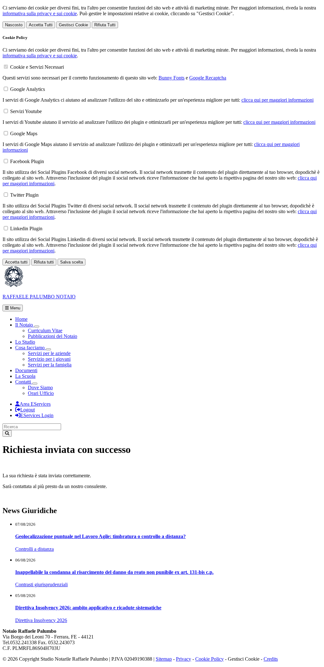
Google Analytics (27, 89)
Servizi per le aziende (49, 353)
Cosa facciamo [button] (30, 347)
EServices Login (36, 415)
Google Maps (23, 133)
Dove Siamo (40, 387)
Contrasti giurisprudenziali (41, 584)
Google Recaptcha (207, 77)
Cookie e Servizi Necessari (37, 67)
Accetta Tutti (41, 24)
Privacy (183, 659)
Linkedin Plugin (26, 228)
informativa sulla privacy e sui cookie (40, 13)
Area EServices (35, 404)
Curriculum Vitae (45, 330)
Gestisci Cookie (73, 24)
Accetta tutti (16, 262)
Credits (271, 659)
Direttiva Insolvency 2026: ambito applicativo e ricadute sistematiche (88, 607)
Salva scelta (71, 262)
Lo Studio (25, 342)
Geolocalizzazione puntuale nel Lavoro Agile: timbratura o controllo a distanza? (100, 536)
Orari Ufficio (41, 393)
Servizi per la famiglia (50, 364)
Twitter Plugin (24, 195)
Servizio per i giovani (49, 359)
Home (21, 319)
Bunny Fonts (171, 77)
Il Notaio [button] (24, 324)
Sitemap (164, 659)
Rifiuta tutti (44, 262)
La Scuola (25, 376)
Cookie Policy (209, 659)
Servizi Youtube (26, 111)
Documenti (26, 370)
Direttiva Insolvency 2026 (41, 620)
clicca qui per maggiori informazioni (277, 100)
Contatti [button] (23, 381)
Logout (27, 409)
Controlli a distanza (34, 549)
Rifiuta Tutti (104, 24)
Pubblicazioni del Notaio (52, 336)
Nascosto (13, 24)
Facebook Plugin (27, 161)
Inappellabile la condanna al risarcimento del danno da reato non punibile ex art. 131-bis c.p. (114, 572)
